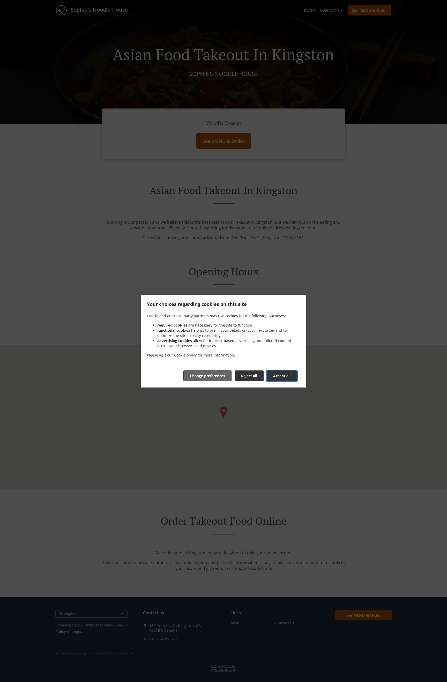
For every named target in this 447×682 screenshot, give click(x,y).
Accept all (281, 375)
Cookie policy (185, 355)
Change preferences (207, 375)
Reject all (249, 375)
